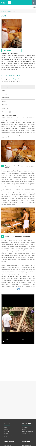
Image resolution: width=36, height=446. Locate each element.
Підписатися (6, 51)
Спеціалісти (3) (6, 112)
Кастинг (24, 429)
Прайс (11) (5, 108)
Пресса (6, 433)
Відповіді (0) (5, 97)
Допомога (25, 427)
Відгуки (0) (5, 90)
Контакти (6, 431)
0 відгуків (16, 79)
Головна (3, 11)
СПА (8, 11)
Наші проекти (8, 437)
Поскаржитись (26, 433)
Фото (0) (4, 101)
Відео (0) (4, 104)
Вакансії (6, 429)
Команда (6, 427)
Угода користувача (9, 435)
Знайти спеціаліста (27, 431)
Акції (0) (4, 94)
